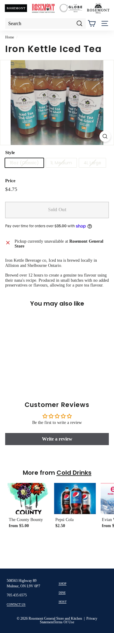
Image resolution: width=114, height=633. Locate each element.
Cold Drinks (74, 472)
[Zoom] (105, 136)
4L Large (92, 163)
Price (10, 180)
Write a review (57, 438)
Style (10, 152)
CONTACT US (16, 604)
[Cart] (92, 23)
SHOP (63, 583)
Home (9, 37)
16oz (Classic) (24, 163)
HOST (63, 601)
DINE (62, 592)
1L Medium (61, 163)
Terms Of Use (64, 622)
